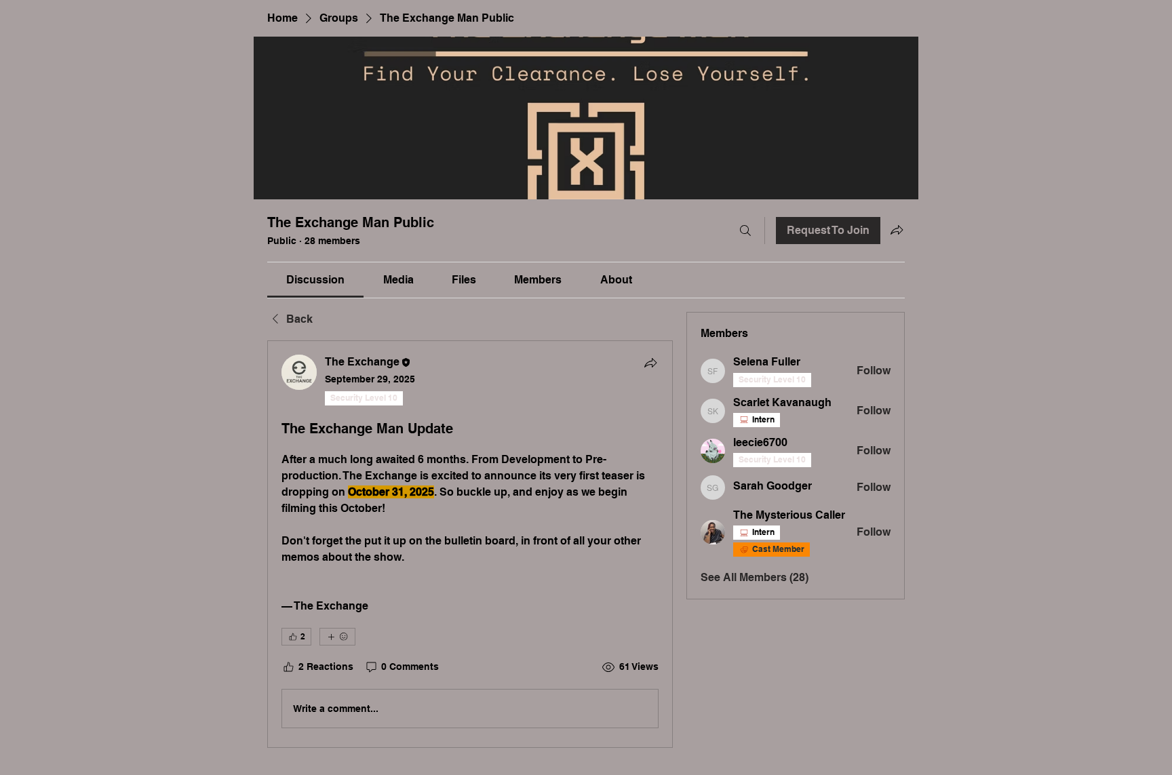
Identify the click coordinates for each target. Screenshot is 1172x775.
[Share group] (896, 230)
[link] (315, 279)
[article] (470, 544)
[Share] (650, 363)
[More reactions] (337, 636)
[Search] (745, 230)
